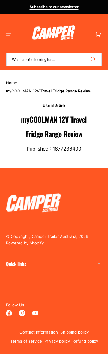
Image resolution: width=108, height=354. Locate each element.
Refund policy (85, 341)
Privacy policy (57, 341)
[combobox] (54, 59)
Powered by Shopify (25, 243)
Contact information (39, 332)
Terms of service (26, 341)
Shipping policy (74, 332)
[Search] (94, 59)
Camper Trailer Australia (54, 236)
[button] (8, 34)
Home (11, 82)
